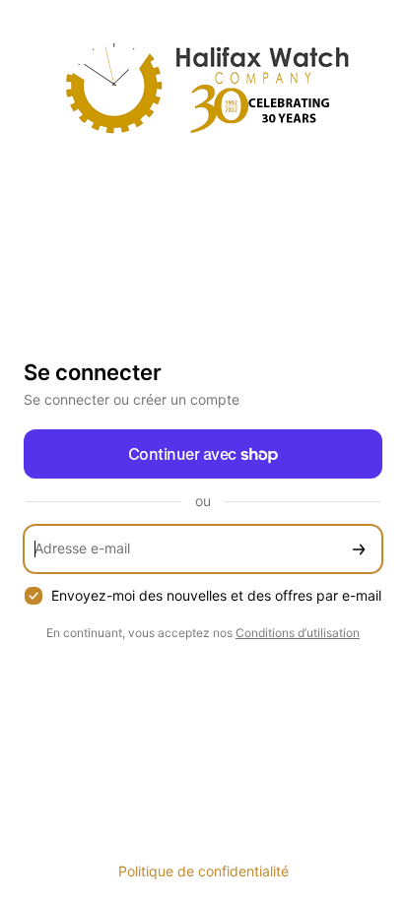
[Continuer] (358, 549)
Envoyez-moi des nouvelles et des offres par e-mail (216, 595)
